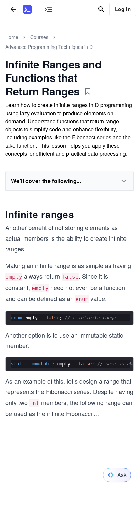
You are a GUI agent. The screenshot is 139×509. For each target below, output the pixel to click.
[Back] (13, 9)
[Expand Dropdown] (124, 181)
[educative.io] (27, 9)
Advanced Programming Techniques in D (49, 46)
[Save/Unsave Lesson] (87, 91)
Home (11, 37)
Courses (39, 37)
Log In (123, 9)
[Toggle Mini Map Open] (48, 9)
